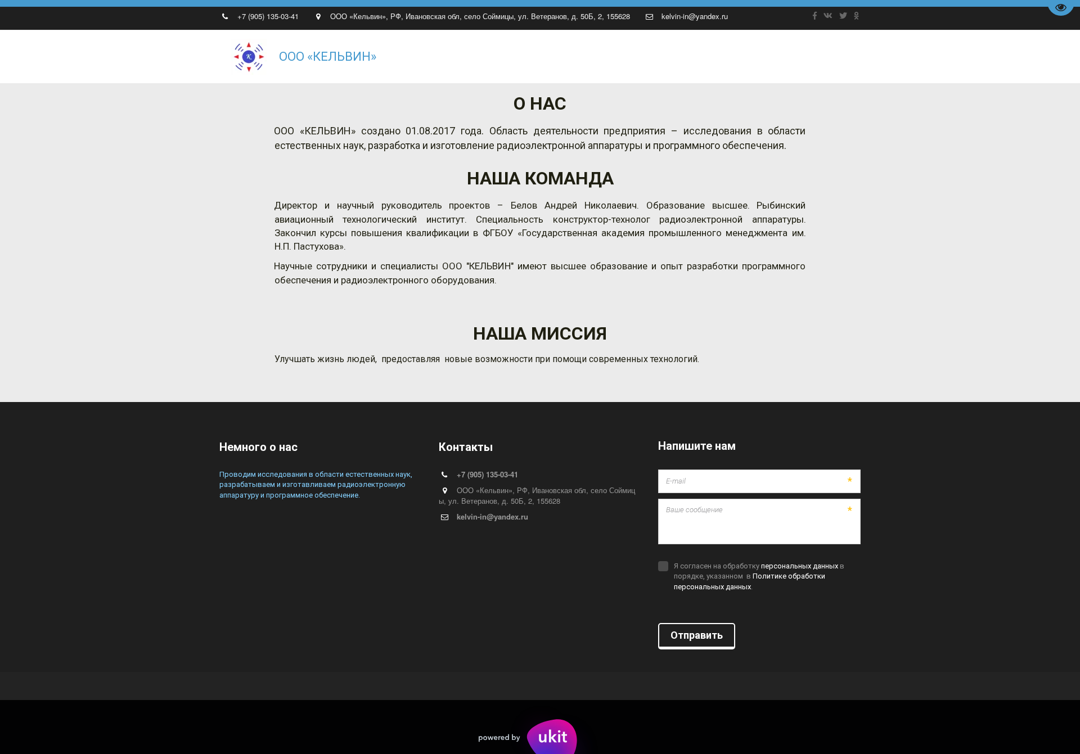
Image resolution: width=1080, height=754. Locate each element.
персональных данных (799, 566)
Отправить (696, 635)
